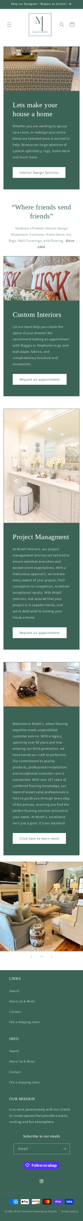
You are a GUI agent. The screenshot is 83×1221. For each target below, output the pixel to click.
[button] (9, 25)
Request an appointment (40, 379)
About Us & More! (22, 1001)
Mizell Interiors (23, 1211)
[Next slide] (52, 957)
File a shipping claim (24, 1022)
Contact (15, 1012)
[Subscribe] (64, 1148)
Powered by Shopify (45, 1211)
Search (14, 991)
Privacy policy (69, 1211)
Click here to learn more (39, 838)
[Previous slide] (31, 957)
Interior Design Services (39, 172)
